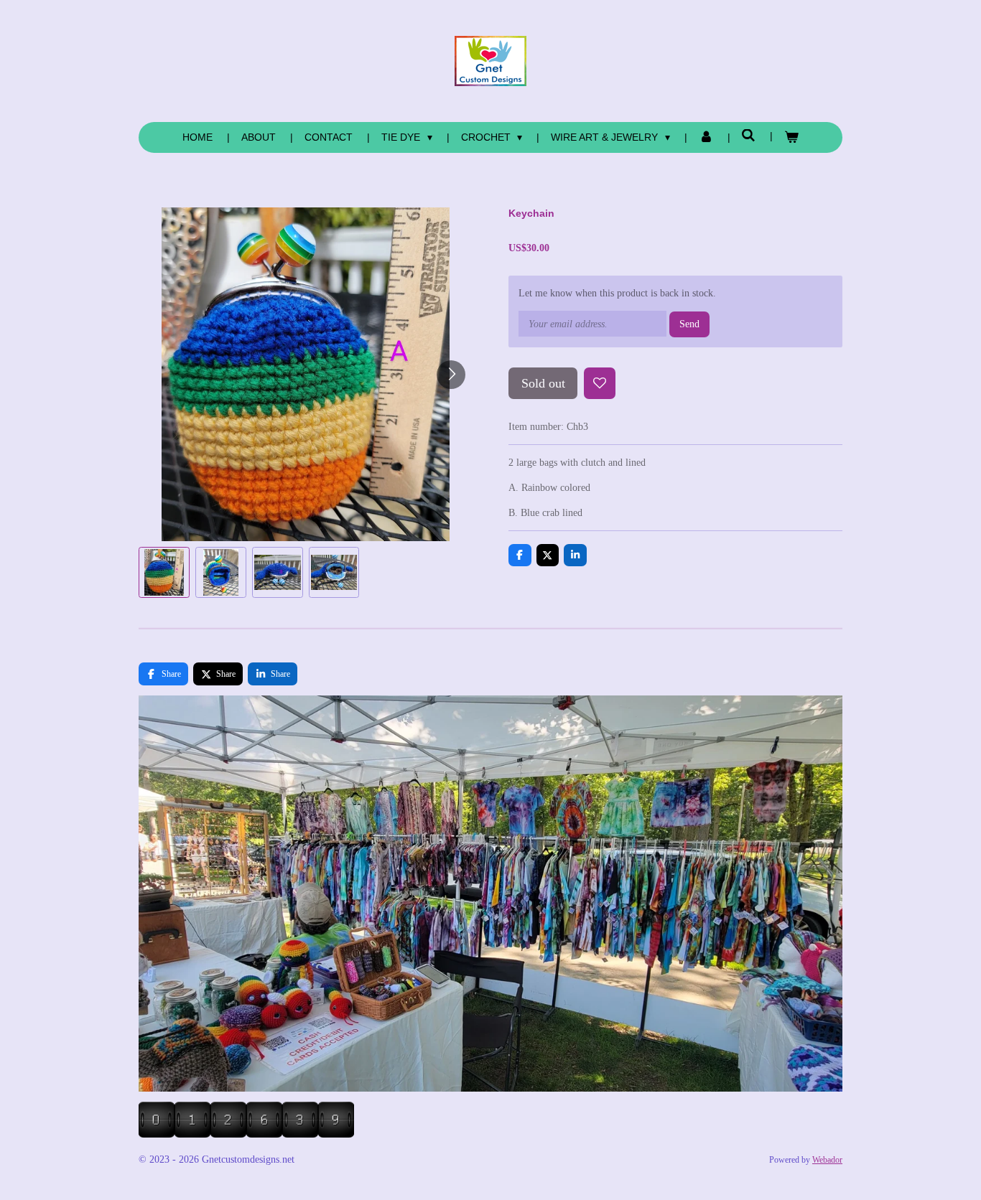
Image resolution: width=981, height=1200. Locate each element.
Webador (827, 1160)
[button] (164, 572)
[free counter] (246, 1134)
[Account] (706, 137)
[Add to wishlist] (599, 383)
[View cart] (791, 137)
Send (689, 324)
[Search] (749, 135)
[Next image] (451, 374)
